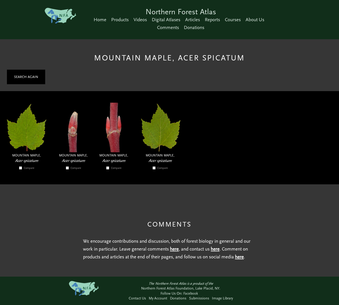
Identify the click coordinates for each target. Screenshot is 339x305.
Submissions (199, 298)
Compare (29, 168)
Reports (212, 20)
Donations (194, 27)
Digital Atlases (166, 20)
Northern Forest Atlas (181, 11)
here (174, 249)
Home (100, 20)
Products (120, 20)
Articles (192, 20)
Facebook (190, 293)
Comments (168, 27)
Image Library (222, 298)
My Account (158, 298)
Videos (140, 20)
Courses (233, 20)
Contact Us (137, 298)
